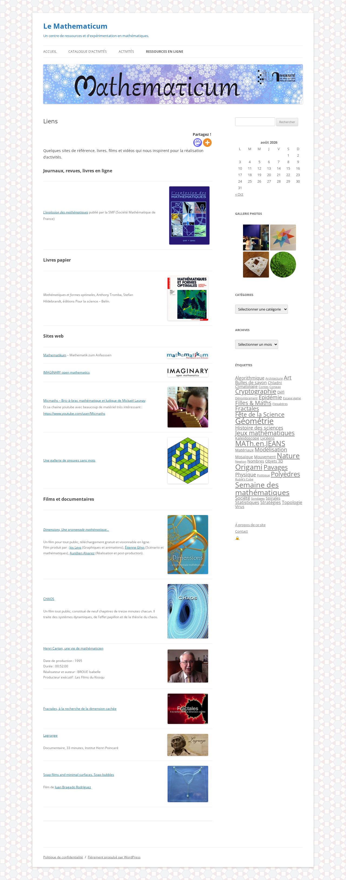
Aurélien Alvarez (82, 553)
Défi (280, 392)
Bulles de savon (251, 382)
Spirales (273, 498)
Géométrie (254, 421)
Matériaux (244, 450)
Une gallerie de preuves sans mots (69, 460)
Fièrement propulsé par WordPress (114, 857)
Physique (245, 474)
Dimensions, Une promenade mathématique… (76, 529)
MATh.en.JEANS (260, 443)
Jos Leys (75, 547)
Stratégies (270, 502)
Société (242, 498)
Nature (288, 455)
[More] (207, 142)
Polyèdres (285, 473)
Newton (240, 461)
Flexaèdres (280, 404)
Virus (239, 506)
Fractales (247, 408)
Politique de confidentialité (63, 857)
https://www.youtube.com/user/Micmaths (74, 413)
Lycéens (267, 438)
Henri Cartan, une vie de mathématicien (73, 648)
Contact (241, 531)
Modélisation (271, 449)
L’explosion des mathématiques (65, 212)
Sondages (258, 498)
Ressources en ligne (164, 51)
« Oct (239, 194)
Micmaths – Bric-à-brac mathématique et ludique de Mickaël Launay (94, 400)
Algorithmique (249, 378)
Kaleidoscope (247, 438)
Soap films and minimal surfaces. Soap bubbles (78, 774)
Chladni (275, 382)
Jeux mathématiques (265, 433)
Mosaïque (244, 456)
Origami (248, 467)
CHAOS (48, 598)
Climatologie (246, 386)
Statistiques (247, 502)
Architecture (274, 378)
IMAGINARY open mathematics (66, 372)
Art (287, 377)
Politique (263, 475)
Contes (263, 387)
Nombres (255, 461)
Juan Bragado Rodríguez (73, 787)
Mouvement (265, 456)
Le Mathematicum (75, 26)
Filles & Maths (253, 403)
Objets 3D (274, 461)
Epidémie (270, 397)
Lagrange (50, 735)
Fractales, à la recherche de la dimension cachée (80, 708)
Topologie (292, 502)
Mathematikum (54, 355)
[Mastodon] (197, 142)
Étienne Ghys (135, 547)
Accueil (49, 51)
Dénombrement (246, 398)
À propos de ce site (250, 524)
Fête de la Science (259, 414)
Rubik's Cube (244, 479)
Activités (126, 51)
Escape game (292, 398)
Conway (275, 387)
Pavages (276, 467)
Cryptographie (255, 391)
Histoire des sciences (259, 427)
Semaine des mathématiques (262, 488)
